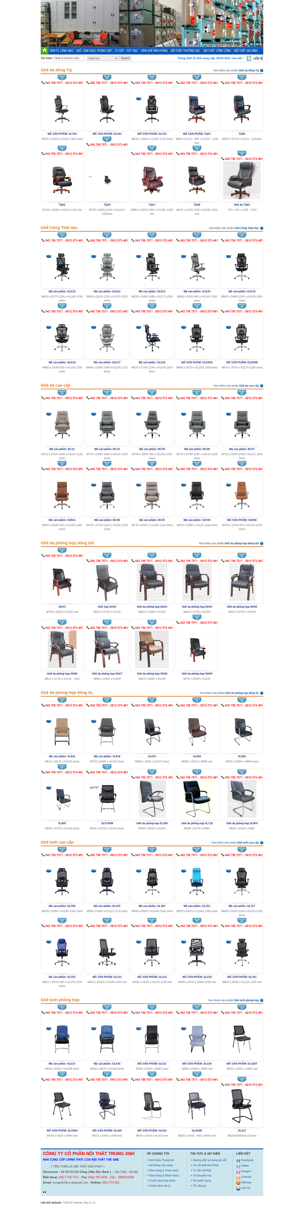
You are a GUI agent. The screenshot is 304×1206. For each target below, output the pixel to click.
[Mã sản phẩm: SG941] (62, 492)
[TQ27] (152, 177)
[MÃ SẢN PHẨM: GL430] (152, 1103)
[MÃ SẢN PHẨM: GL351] (107, 106)
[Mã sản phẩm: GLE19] (242, 264)
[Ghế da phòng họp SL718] (197, 798)
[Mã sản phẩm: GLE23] (62, 264)
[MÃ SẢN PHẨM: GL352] (152, 106)
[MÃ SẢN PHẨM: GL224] (152, 949)
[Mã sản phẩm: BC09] (152, 422)
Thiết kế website (72, 1202)
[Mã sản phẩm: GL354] (62, 949)
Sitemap (246, 1182)
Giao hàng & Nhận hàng (164, 1175)
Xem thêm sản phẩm (236, 70)
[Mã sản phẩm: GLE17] (107, 335)
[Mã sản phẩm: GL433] (62, 1036)
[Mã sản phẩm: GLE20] (197, 264)
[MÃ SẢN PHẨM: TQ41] (197, 106)
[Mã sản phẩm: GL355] (107, 878)
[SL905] (62, 796)
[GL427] (242, 1106)
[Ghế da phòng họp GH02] (197, 582)
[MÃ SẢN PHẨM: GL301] (242, 949)
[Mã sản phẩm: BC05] (152, 492)
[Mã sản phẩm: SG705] (197, 492)
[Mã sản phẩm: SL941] (62, 729)
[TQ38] (197, 177)
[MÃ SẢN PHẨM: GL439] (197, 1036)
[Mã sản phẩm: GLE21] (152, 264)
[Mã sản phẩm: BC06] (107, 492)
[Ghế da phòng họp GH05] (242, 582)
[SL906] (242, 729)
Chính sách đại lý (159, 1185)
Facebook (247, 1160)
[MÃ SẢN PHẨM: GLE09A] (197, 335)
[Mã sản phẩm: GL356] (62, 878)
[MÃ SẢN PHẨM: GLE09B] (242, 335)
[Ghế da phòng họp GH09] (197, 646)
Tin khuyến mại (202, 1175)
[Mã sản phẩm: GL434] (107, 1036)
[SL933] (152, 729)
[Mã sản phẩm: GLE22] (107, 264)
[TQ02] (62, 177)
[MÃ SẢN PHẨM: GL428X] (62, 1103)
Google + (246, 1171)
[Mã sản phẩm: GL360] (152, 878)
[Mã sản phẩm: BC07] (242, 422)
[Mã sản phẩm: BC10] (107, 422)
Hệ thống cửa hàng (161, 1165)
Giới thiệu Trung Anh (161, 1160)
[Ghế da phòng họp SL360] (152, 798)
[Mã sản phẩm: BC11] (62, 422)
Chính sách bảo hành (162, 1180)
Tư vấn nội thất (202, 1170)
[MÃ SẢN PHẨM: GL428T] (242, 1036)
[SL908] (197, 729)
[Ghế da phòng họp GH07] (107, 649)
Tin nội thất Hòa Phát (205, 1165)
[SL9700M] (107, 796)
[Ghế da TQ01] (242, 180)
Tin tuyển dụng (202, 1180)
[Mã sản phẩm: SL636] (107, 729)
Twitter (245, 1165)
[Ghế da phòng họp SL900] (242, 798)
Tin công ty (199, 1185)
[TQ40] (242, 106)
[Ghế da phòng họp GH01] (152, 582)
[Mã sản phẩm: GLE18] (62, 335)
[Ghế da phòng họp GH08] (152, 649)
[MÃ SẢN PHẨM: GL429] (107, 1103)
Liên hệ (245, 1188)
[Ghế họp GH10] (107, 582)
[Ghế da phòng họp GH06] (62, 649)
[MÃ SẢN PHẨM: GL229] (197, 949)
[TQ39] (107, 173)
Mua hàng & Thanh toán (163, 1170)
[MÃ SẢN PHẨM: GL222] (107, 949)
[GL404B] (197, 1103)
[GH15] (62, 579)
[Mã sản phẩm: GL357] (242, 878)
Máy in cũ (89, 1202)
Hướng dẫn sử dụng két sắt (209, 1160)
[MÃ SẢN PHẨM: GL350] (62, 106)
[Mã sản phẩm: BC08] (197, 422)
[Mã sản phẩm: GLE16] (152, 335)
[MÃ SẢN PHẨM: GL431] (152, 1036)
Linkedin (246, 1176)
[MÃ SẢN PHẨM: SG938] (242, 492)
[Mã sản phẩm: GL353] (197, 878)
